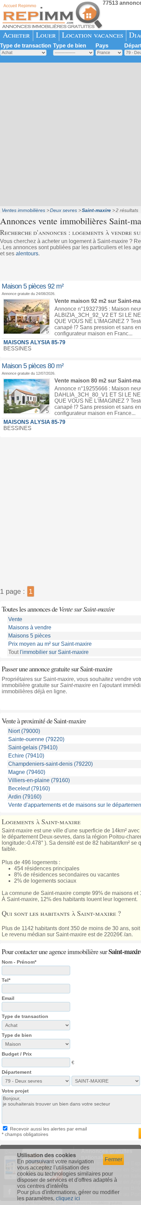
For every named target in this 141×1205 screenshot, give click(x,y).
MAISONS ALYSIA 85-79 (34, 342)
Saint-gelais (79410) (32, 747)
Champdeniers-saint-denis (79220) (50, 764)
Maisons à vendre (29, 627)
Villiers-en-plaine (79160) (39, 780)
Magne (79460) (26, 772)
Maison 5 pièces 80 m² (33, 366)
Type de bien (69, 46)
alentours (27, 253)
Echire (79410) (26, 756)
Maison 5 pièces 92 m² (33, 286)
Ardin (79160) (24, 797)
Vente (15, 619)
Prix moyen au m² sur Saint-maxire (50, 644)
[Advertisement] (70, 133)
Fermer (113, 1159)
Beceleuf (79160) (29, 788)
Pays (101, 46)
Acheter (16, 35)
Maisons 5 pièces (29, 636)
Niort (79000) (24, 731)
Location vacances (92, 35)
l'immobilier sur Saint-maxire (54, 652)
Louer (46, 35)
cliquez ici (68, 1198)
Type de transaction (25, 46)
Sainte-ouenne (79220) (36, 739)
